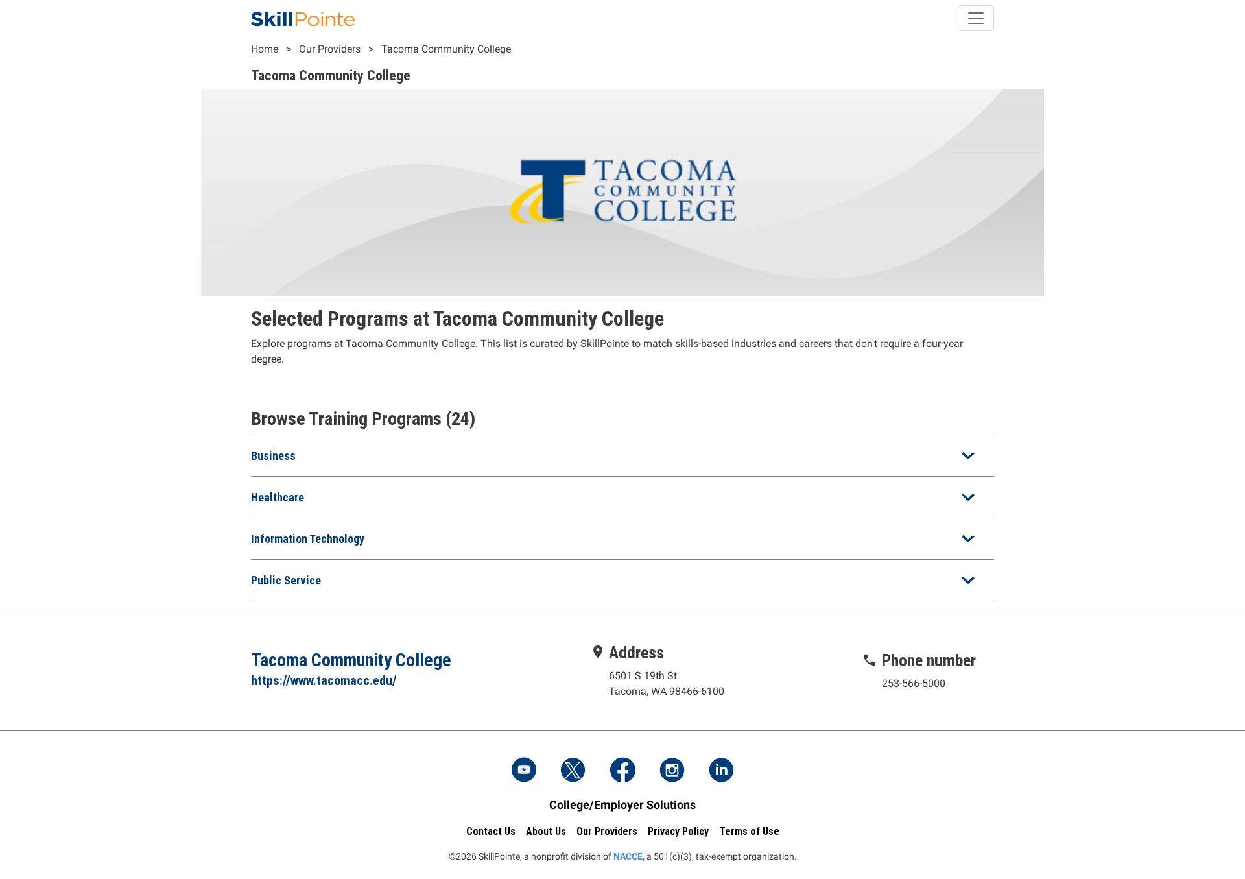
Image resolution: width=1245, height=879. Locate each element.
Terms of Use (749, 831)
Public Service (286, 580)
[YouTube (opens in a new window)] (524, 771)
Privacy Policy (678, 831)
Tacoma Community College (446, 49)
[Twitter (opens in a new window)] (573, 771)
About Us (546, 831)
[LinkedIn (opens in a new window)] (721, 771)
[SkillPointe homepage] (303, 18)
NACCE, (629, 856)
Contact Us (491, 831)
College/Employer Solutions (622, 805)
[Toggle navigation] (976, 18)
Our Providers (330, 49)
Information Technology (307, 539)
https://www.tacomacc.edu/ (324, 680)
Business (273, 456)
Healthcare (277, 497)
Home (264, 49)
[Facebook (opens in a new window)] (622, 771)
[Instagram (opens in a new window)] (672, 771)
